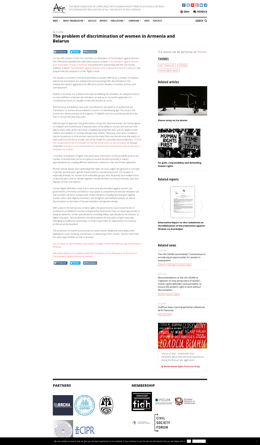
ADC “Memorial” (167, 65)
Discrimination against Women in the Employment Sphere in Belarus (103, 68)
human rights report (168, 70)
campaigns (134, 20)
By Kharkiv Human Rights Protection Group (180, 366)
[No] (256, 441)
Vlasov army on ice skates (172, 120)
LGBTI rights (171, 265)
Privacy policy (199, 441)
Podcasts (157, 20)
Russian (202, 52)
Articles (92, 20)
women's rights (185, 265)
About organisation (73, 20)
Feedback (201, 11)
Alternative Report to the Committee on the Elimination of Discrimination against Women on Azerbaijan (181, 225)
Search (199, 20)
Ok (189, 441)
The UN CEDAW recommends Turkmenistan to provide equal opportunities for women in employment (181, 257)
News (55, 20)
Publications (117, 20)
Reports (103, 20)
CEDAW (182, 65)
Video (147, 20)
